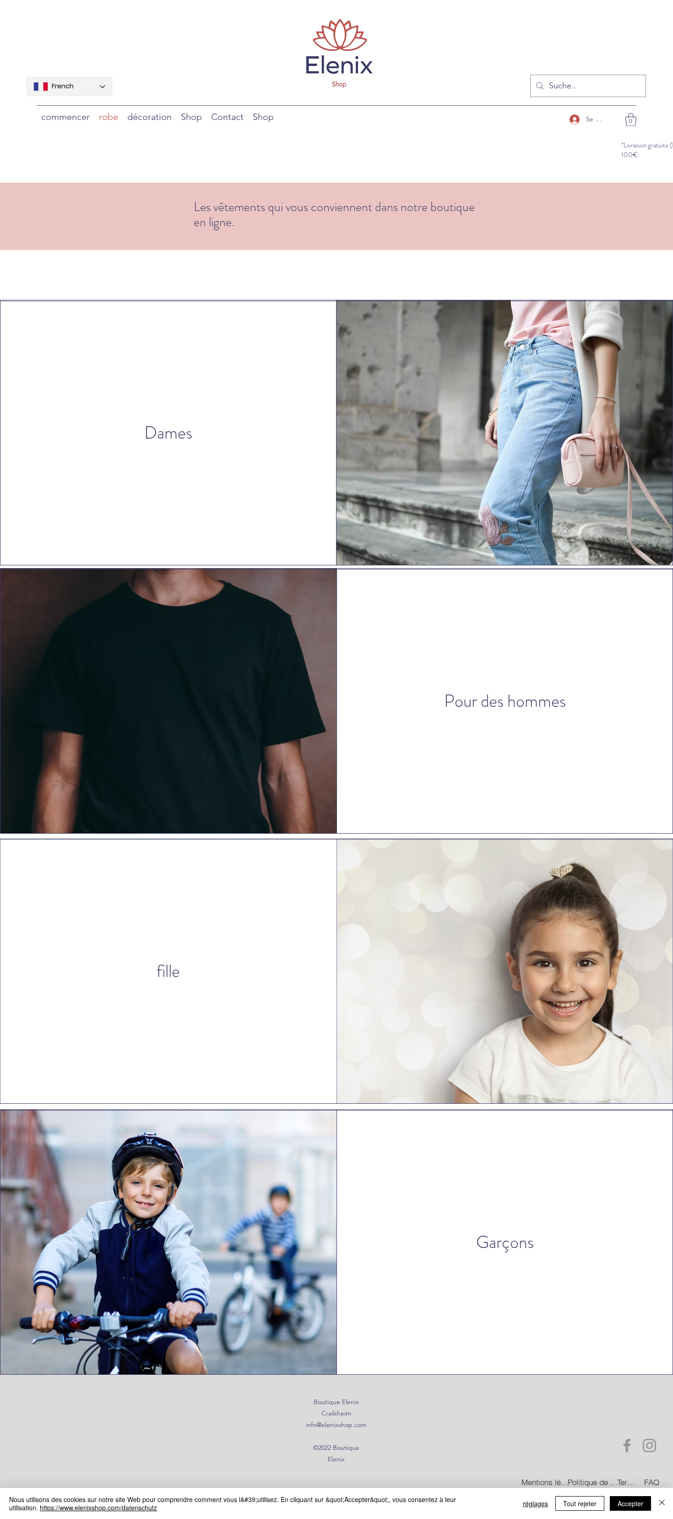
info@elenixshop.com (336, 1425)
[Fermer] (662, 1503)
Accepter (630, 1503)
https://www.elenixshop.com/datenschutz (98, 1507)
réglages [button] (535, 1503)
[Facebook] (627, 1445)
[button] (630, 119)
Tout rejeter (580, 1503)
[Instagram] (649, 1445)
